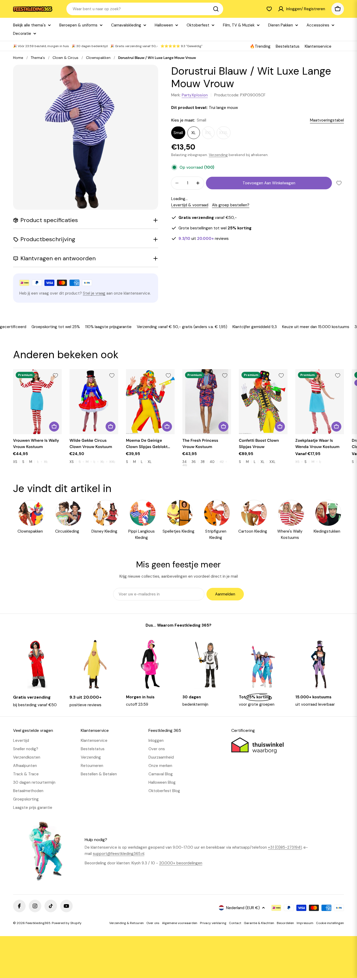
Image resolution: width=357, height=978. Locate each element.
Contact (235, 923)
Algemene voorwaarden (179, 923)
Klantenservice (318, 46)
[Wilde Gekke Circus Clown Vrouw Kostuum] (94, 401)
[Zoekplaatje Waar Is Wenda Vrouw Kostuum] (319, 401)
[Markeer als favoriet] (339, 183)
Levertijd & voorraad (189, 205)
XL (193, 132)
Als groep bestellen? (230, 205)
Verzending (218, 155)
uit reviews (204, 238)
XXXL (225, 134)
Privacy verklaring (213, 923)
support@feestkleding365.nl (118, 853)
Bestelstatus (288, 46)
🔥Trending (260, 46)
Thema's (38, 58)
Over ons (152, 923)
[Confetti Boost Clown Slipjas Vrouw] (263, 401)
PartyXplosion (195, 95)
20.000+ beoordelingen (180, 863)
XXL (210, 134)
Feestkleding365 (38, 923)
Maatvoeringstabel (327, 120)
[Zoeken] (216, 9)
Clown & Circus (65, 58)
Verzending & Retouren (126, 923)
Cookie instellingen (330, 923)
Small (178, 132)
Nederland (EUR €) (243, 907)
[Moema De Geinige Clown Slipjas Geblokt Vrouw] (150, 401)
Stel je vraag (94, 293)
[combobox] (144, 9)
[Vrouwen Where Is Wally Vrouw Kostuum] (37, 401)
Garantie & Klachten (259, 923)
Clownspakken (98, 58)
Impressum (305, 923)
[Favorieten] (269, 9)
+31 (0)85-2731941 (285, 847)
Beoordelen (285, 923)
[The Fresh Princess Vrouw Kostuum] (206, 401)
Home (18, 58)
